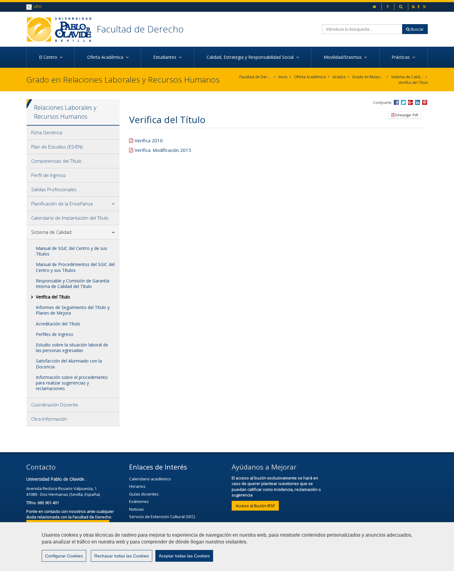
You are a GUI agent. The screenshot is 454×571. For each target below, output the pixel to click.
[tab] (73, 133)
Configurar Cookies (64, 555)
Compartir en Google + (410, 102)
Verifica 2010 (149, 140)
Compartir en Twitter (403, 102)
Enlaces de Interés (158, 466)
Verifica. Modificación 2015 (163, 150)
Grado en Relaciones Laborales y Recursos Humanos (368, 76)
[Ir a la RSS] (413, 6)
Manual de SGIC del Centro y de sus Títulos (71, 251)
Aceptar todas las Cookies (184, 555)
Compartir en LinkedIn (417, 102)
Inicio (283, 76)
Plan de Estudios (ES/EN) (57, 147)
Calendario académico (150, 479)
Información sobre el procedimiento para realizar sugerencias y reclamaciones (72, 382)
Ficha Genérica (46, 132)
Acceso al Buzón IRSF (255, 506)
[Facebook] (419, 6)
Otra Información (49, 419)
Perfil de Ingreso (48, 175)
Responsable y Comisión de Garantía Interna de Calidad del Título (72, 283)
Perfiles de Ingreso (54, 334)
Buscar (417, 29)
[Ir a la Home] (61, 29)
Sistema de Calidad (407, 76)
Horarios (137, 486)
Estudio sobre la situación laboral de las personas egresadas (72, 347)
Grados (339, 76)
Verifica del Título (413, 82)
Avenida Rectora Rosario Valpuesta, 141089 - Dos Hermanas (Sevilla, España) (63, 491)
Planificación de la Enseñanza (62, 203)
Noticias (136, 509)
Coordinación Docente (54, 404)
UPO (37, 6)
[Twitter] (425, 6)
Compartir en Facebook (396, 102)
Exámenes (139, 501)
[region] (227, 546)
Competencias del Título (56, 161)
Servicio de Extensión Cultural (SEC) (162, 516)
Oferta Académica (310, 76)
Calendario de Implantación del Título (69, 218)
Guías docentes (144, 494)
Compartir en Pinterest (424, 102)
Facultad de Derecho (140, 29)
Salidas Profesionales (54, 189)
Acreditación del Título (58, 324)
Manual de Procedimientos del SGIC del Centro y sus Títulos (75, 267)
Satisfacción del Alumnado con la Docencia (69, 363)
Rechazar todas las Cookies (121, 555)
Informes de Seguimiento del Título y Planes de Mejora (73, 310)
